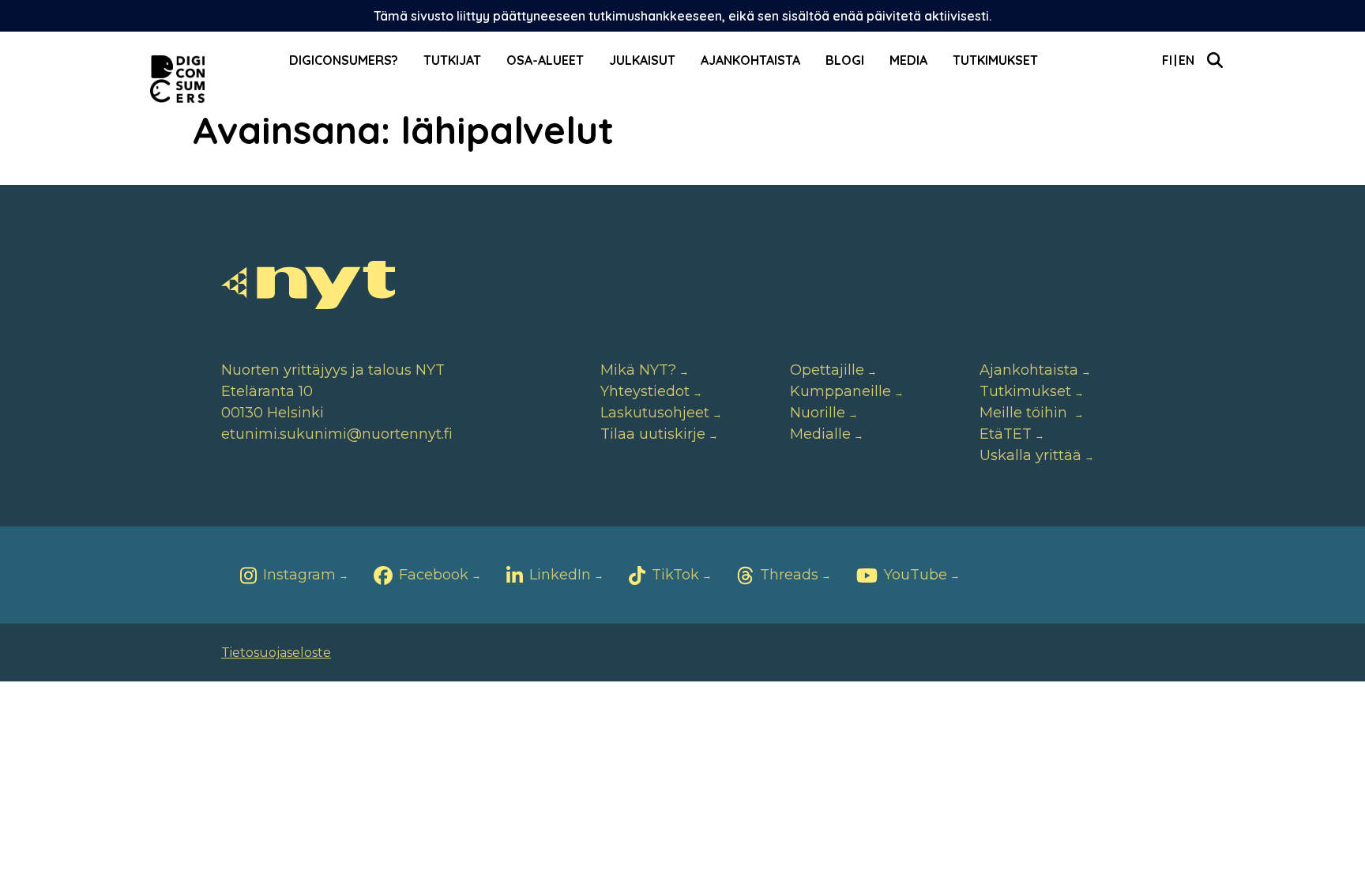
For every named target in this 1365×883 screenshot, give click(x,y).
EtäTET (1006, 434)
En (1186, 60)
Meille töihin (1025, 412)
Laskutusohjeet (654, 412)
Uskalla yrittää (1030, 455)
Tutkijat (452, 60)
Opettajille (827, 370)
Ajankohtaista (750, 60)
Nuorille (817, 412)
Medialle (820, 434)
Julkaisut (642, 60)
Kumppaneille (840, 391)
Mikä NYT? (638, 370)
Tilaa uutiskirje (652, 434)
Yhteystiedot (645, 391)
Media (908, 60)
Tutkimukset (995, 60)
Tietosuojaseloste (276, 652)
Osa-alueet (545, 60)
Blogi (844, 60)
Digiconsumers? (343, 60)
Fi (1167, 60)
